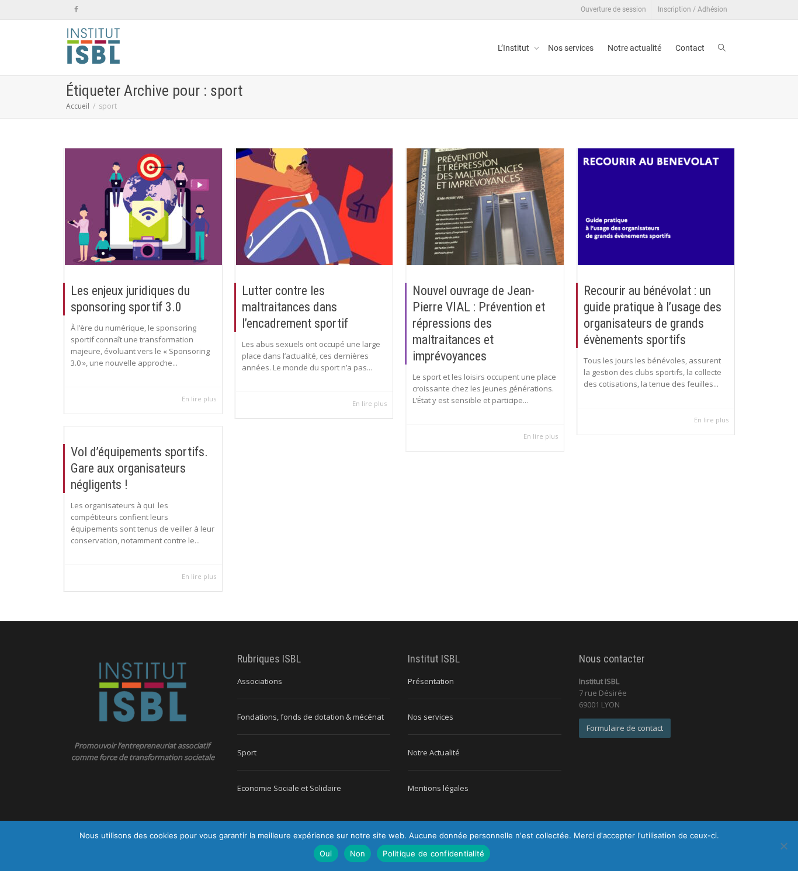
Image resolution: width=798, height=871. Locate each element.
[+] (143, 206)
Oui (326, 853)
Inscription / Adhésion (692, 9)
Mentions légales (438, 788)
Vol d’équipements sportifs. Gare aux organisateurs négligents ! (139, 468)
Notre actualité (634, 48)
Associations (259, 681)
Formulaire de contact (625, 728)
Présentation (431, 681)
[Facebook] (76, 9)
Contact (690, 48)
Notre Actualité (434, 752)
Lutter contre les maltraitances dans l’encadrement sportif (295, 307)
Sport (246, 752)
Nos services (571, 48)
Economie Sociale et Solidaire (289, 788)
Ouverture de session (613, 9)
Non (358, 853)
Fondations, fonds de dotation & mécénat (310, 717)
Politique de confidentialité (433, 853)
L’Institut (514, 48)
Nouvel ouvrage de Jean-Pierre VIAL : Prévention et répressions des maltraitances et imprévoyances (478, 323)
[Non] (783, 846)
